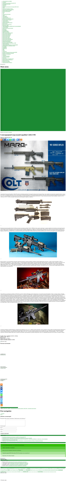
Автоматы (4, 55)
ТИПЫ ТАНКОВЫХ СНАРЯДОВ (8, 447)
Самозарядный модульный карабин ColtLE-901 (19, 408)
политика (40, 471)
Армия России (2, 468)
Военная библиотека (10, 468)
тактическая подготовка (53, 471)
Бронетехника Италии (6, 35)
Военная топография (6, 61)
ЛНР (37, 468)
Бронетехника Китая (6, 36)
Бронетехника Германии (6, 33)
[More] (21, 140)
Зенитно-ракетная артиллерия (7, 28)
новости (25, 471)
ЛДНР (36, 468)
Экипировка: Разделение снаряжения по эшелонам (18, 461)
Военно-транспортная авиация (7, 18)
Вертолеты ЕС (5, 23)
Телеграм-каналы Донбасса (7, 62)
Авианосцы (4, 51)
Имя (1, 427)
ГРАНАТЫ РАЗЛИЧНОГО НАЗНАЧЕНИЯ (10, 44)
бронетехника (48, 469)
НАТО (41, 468)
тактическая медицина (46, 471)
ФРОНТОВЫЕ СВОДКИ (6, 10)
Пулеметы (4, 2)
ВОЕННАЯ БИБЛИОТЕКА (7, 42)
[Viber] (19, 140)
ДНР (26, 468)
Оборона (49, 468)
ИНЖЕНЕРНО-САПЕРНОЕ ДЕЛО (8, 45)
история (18, 471)
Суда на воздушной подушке (7, 8)
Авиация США (5, 20)
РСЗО (3, 12)
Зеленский (32, 468)
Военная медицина (5, 60)
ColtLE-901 (5, 408)
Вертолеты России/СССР (6, 24)
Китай (34, 468)
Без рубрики (4, 98)
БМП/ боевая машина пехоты (7, 32)
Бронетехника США (6, 37)
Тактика (20, 470)
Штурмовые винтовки (6, 72)
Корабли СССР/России (6, 54)
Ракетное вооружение (6, 11)
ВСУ (5, 468)
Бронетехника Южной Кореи (7, 39)
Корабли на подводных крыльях (8, 53)
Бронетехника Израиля (6, 34)
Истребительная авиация (6, 19)
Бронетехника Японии (6, 41)
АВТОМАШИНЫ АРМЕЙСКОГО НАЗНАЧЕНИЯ (11, 26)
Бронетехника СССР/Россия (7, 59)
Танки (3, 15)
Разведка (4, 5)
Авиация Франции (5, 21)
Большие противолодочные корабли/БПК (9, 52)
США (8, 469)
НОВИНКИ (4, 47)
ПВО (3, 49)
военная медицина (54, 469)
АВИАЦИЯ (4, 16)
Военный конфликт (17, 468)
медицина (21, 471)
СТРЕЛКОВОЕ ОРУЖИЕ (7, 1)
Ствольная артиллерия (6, 14)
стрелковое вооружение (32, 408)
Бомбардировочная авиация (7, 22)
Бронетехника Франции (6, 38)
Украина (28, 470)
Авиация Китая (5, 85)
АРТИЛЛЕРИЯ (5, 27)
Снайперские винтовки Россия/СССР (9, 3)
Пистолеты (4, 57)
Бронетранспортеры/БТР (6, 40)
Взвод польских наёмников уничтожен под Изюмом (11, 450)
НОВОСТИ (4, 48)
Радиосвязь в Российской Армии (8, 455)
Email (1, 429)
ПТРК (3, 50)
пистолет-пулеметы (5, 56)
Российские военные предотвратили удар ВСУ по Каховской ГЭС (14, 437)
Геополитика (22, 468)
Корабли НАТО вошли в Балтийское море (9, 439)
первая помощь (35, 471)
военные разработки (14, 471)
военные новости (8, 471)
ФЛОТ (3, 7)
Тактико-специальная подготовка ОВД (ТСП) (10, 6)
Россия (5, 469)
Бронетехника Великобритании (8, 58)
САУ (3, 13)
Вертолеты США (5, 25)
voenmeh (10, 132)
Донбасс (29, 468)
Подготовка (53, 468)
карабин (8, 408)
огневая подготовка (31, 471)
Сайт (1, 431)
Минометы (4, 29)
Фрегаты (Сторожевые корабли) (8, 9)
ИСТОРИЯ (4, 46)
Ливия (39, 468)
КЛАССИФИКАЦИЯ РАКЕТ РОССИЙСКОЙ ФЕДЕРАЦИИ (13, 445)
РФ (58, 468)
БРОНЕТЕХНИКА (5, 31)
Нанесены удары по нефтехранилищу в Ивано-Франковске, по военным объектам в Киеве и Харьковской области (22, 440)
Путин (56, 468)
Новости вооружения (45, 468)
